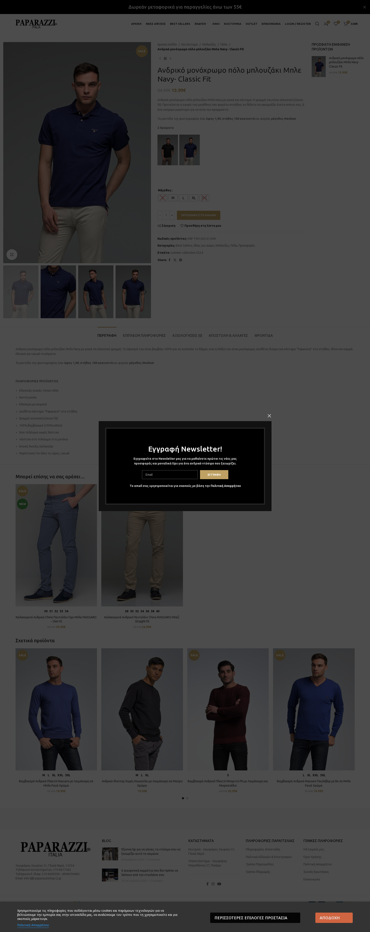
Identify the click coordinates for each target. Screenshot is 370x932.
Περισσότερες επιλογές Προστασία (250, 917)
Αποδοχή (330, 917)
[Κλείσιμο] (269, 415)
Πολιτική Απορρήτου (225, 486)
